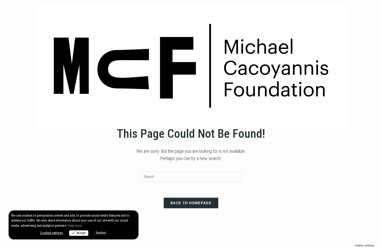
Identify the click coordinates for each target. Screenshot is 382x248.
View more (75, 226)
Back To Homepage (191, 203)
